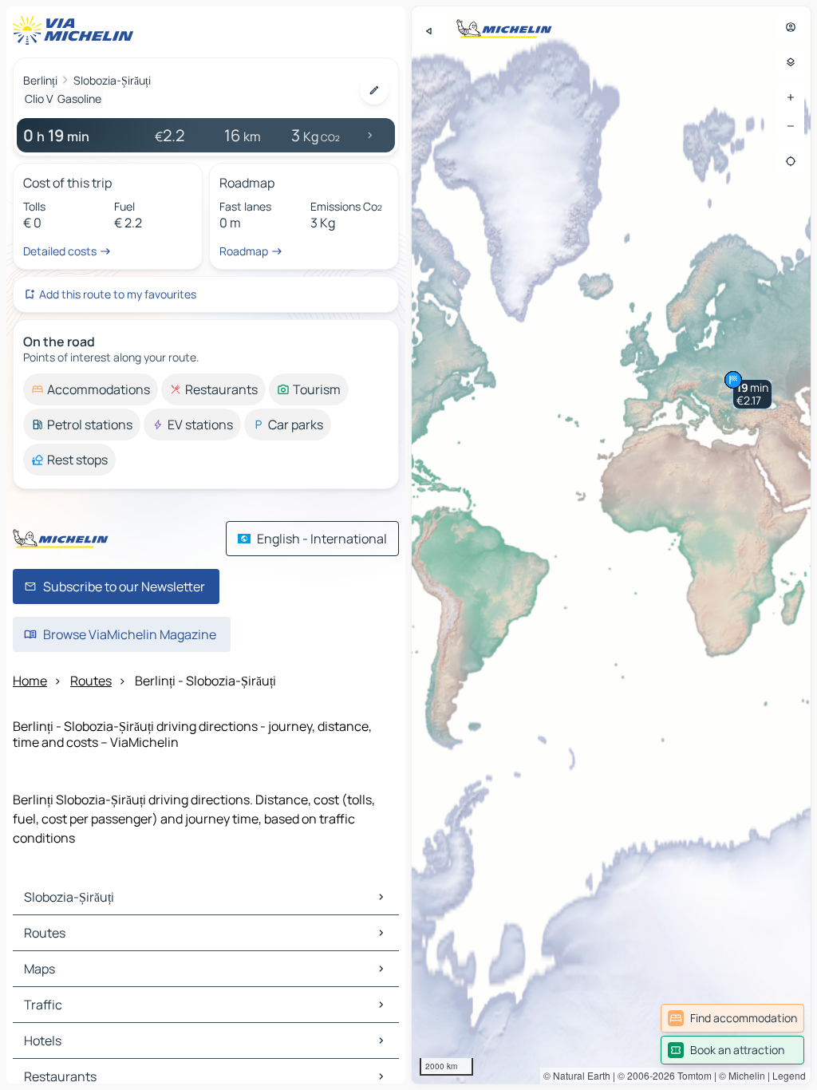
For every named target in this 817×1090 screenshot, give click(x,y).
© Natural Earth (576, 1075)
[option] (90, 389)
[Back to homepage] (76, 30)
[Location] (790, 161)
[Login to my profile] (790, 27)
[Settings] (790, 62)
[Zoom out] (790, 126)
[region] (611, 545)
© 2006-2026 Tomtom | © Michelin (691, 1075)
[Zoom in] (790, 97)
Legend (789, 1075)
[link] (732, 1018)
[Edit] (374, 90)
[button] (752, 394)
